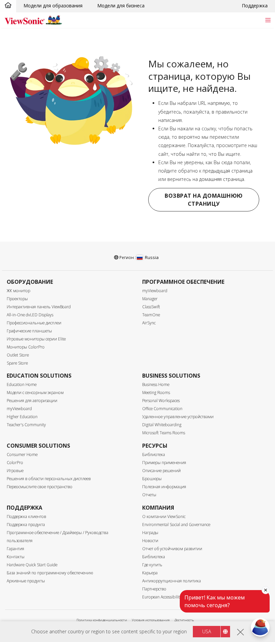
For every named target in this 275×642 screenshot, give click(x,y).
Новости (150, 540)
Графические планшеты (29, 331)
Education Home (22, 384)
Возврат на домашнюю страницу (204, 199)
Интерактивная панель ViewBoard (39, 307)
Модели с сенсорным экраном (35, 392)
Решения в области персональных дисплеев (49, 479)
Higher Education (22, 417)
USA (206, 631)
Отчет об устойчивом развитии (172, 549)
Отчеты (149, 495)
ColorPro (15, 462)
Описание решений (161, 470)
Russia (152, 257)
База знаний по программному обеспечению (50, 573)
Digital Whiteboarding (161, 425)
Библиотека (153, 454)
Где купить (152, 565)
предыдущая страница (228, 171)
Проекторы (17, 299)
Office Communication (162, 408)
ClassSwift (151, 307)
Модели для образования (52, 5)
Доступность (184, 620)
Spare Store (17, 363)
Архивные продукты (26, 581)
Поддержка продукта (26, 524)
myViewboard (154, 291)
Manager (150, 299)
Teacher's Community (26, 425)
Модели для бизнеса (121, 5)
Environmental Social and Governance (176, 524)
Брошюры (152, 479)
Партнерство (154, 589)
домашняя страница (221, 179)
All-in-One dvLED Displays (30, 315)
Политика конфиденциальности (101, 620)
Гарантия (15, 549)
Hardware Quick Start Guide (32, 565)
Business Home (155, 384)
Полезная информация (164, 487)
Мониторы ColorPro (26, 347)
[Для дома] (8, 5)
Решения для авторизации (32, 400)
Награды (150, 532)
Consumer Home (22, 454)
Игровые (15, 470)
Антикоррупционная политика (171, 581)
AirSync (149, 323)
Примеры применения (164, 462)
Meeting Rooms (156, 392)
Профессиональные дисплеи (34, 323)
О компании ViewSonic (163, 516)
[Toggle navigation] (268, 20)
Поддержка (255, 5)
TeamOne (151, 315)
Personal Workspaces (161, 400)
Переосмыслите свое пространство (39, 487)
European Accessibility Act (165, 597)
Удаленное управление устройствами (178, 417)
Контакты (15, 557)
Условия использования (151, 620)
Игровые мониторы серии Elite (36, 339)
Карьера (150, 573)
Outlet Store (18, 355)
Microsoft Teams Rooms (163, 433)
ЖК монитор (18, 291)
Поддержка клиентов (26, 516)
